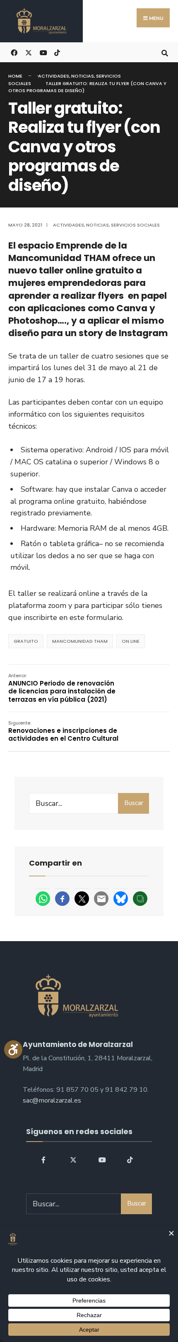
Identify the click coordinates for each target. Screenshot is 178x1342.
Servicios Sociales (135, 225)
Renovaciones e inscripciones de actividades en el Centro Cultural (63, 731)
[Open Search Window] (164, 52)
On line (131, 641)
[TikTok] (57, 52)
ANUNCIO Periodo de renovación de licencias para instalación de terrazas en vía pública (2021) (61, 688)
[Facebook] (44, 1159)
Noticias (82, 76)
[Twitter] (72, 1159)
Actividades (53, 76)
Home (15, 76)
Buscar (133, 803)
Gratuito (26, 641)
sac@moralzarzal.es (52, 1100)
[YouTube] (101, 1159)
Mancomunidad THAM (80, 641)
